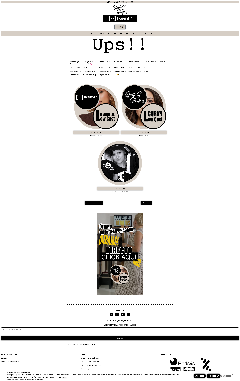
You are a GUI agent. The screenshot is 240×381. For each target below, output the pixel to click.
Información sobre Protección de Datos (83, 344)
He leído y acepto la (17, 334)
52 (139, 33)
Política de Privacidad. (24, 334)
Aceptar (199, 375)
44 (115, 33)
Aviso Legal (86, 369)
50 (133, 33)
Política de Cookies (90, 362)
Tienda (4, 358)
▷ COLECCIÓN (95, 33)
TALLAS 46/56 (144, 135)
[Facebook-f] (111, 314)
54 (145, 33)
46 (121, 33)
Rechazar (214, 375)
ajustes (64, 377)
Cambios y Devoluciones (11, 362)
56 (151, 33)
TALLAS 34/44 (96, 135)
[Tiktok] (123, 314)
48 (127, 33)
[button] (120, 344)
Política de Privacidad (91, 365)
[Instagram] (117, 314)
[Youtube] (128, 314)
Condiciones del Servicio (92, 358)
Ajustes (227, 375)
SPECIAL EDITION (120, 192)
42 (109, 33)
